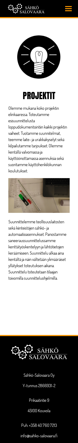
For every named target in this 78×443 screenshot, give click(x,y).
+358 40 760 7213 (43, 425)
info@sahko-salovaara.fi (39, 435)
